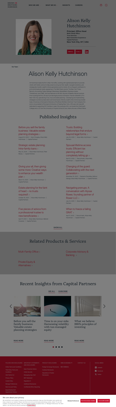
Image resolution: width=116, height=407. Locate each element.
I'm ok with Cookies (103, 400)
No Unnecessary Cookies (88, 400)
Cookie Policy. (31, 405)
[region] (58, 401)
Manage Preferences (73, 400)
